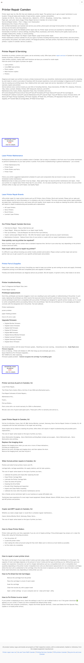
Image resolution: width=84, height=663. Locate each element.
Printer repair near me (9, 652)
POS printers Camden (60, 652)
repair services (60, 55)
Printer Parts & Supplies (11, 264)
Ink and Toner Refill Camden (26, 652)
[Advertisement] (42, 118)
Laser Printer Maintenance (12, 156)
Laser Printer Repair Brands (13, 194)
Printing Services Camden (44, 652)
